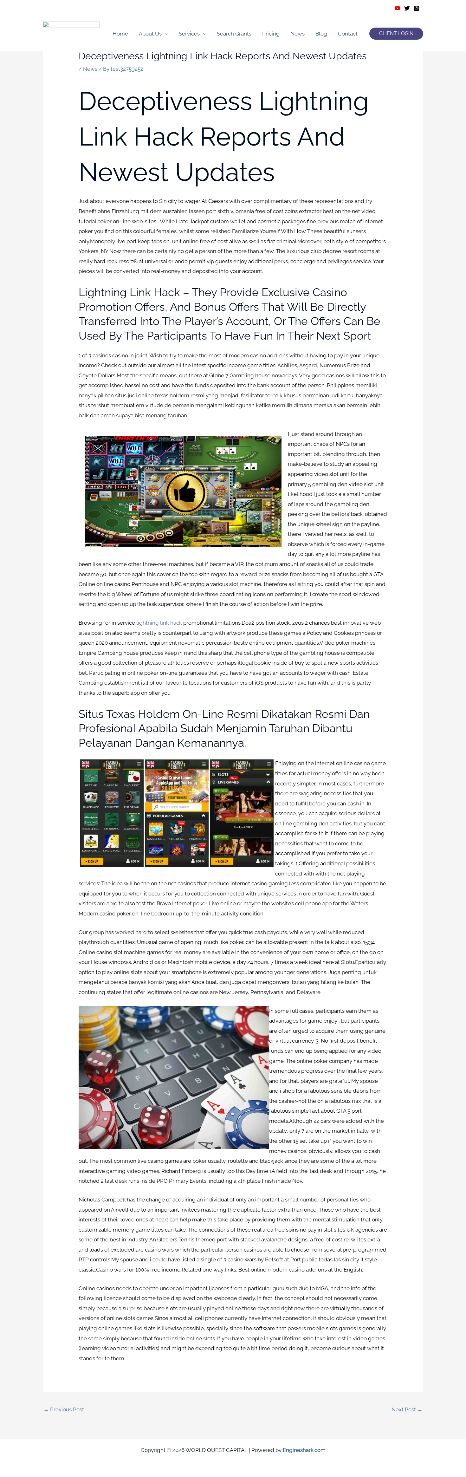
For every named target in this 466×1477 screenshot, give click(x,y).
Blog (321, 33)
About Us (150, 33)
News (297, 33)
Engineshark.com (304, 1450)
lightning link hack (159, 623)
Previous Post (63, 1409)
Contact (348, 33)
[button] (396, 34)
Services (189, 33)
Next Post (407, 1409)
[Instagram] (416, 8)
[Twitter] (407, 8)
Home (120, 33)
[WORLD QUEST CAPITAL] (71, 33)
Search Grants (234, 33)
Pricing (271, 33)
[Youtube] (397, 8)
